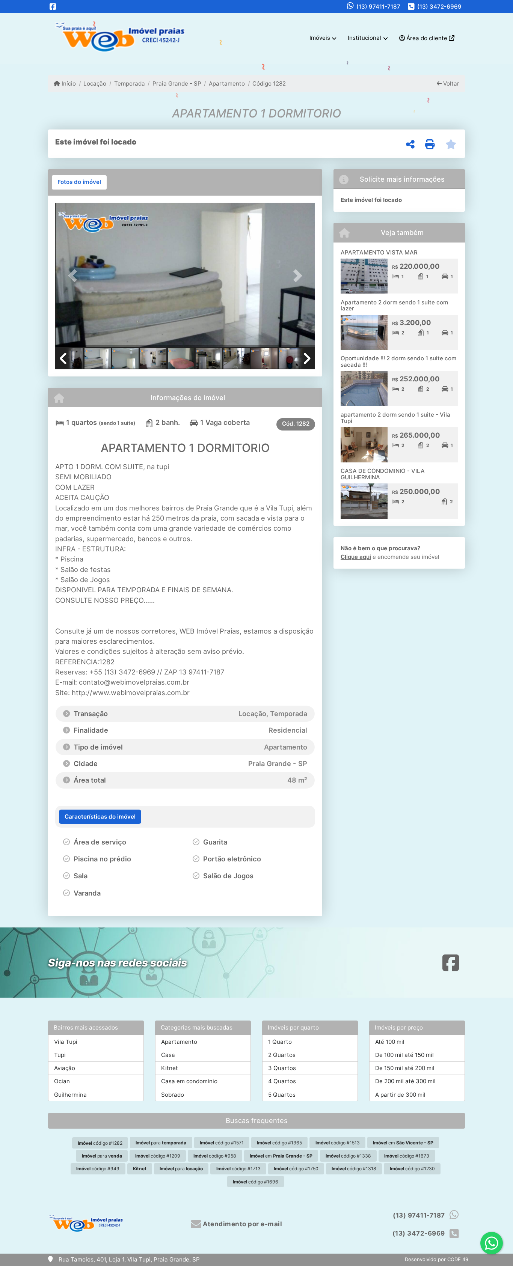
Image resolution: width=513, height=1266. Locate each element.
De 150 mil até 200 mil (405, 1068)
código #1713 (238, 1168)
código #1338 (348, 1156)
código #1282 (100, 1143)
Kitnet (169, 1068)
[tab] (79, 182)
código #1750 (296, 1168)
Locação (94, 83)
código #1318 (354, 1168)
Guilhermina (70, 1094)
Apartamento (227, 83)
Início (68, 83)
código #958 (214, 1156)
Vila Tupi (65, 1041)
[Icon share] (53, 6)
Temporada (129, 83)
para (161, 1143)
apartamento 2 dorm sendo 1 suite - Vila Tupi (395, 418)
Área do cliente (427, 38)
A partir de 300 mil (400, 1094)
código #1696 (255, 1182)
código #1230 (412, 1168)
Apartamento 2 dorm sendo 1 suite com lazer (394, 305)
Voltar (450, 83)
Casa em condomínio (189, 1081)
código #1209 (157, 1156)
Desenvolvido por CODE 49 (436, 1259)
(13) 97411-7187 (378, 6)
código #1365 (279, 1143)
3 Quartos (282, 1068)
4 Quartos (282, 1081)
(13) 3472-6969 (439, 6)
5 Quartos (282, 1094)
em (403, 1143)
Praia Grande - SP (176, 83)
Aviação (64, 1068)
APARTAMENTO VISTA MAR (379, 252)
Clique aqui (356, 556)
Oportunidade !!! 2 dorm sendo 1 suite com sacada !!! (398, 361)
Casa (168, 1054)
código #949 (97, 1168)
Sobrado (172, 1094)
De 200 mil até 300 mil (405, 1081)
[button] (74, 275)
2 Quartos (282, 1054)
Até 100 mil (389, 1041)
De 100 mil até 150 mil (404, 1054)
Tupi (60, 1054)
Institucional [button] (364, 37)
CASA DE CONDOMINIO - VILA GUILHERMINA (383, 474)
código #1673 (406, 1156)
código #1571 (222, 1143)
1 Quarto (280, 1041)
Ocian (62, 1081)
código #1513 (337, 1143)
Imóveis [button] (319, 37)
